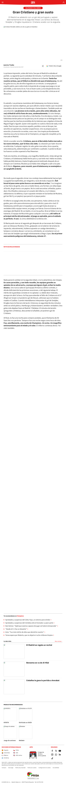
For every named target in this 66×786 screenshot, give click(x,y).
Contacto (4, 767)
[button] (43, 66)
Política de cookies (32, 767)
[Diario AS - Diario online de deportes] (33, 2)
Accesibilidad (56, 767)
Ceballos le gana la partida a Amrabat (42, 680)
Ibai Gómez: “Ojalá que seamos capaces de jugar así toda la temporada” (31, 626)
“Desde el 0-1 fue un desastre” (16, 629)
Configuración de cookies (44, 767)
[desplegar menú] (2, 2)
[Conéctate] (64, 2)
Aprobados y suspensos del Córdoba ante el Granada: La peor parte (29, 623)
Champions (20, 616)
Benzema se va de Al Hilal (37, 663)
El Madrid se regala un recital (39, 645)
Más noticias (58, 641)
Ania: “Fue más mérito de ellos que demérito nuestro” (24, 632)
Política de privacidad (20, 767)
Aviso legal (10, 767)
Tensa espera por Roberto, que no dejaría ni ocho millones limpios (29, 635)
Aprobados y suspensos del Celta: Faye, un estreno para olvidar (27, 620)
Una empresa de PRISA (33, 774)
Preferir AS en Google (55, 66)
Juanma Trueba (9, 65)
